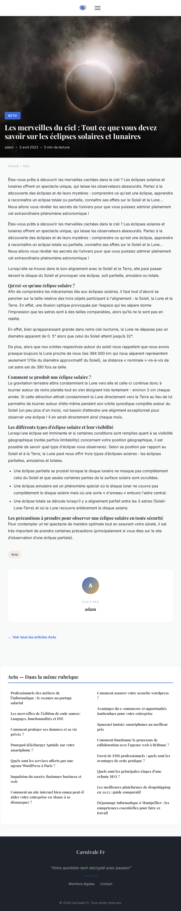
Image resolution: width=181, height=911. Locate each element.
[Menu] (97, 8)
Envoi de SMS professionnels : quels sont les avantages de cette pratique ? (133, 758)
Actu (12, 115)
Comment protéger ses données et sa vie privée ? (44, 732)
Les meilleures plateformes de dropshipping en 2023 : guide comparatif (133, 789)
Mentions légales (82, 884)
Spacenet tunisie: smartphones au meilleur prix (132, 727)
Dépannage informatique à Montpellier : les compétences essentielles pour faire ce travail (133, 807)
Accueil (13, 166)
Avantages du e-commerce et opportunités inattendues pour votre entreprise (132, 711)
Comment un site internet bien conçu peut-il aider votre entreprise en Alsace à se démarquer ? (47, 797)
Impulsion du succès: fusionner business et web (46, 779)
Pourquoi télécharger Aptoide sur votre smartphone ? (43, 747)
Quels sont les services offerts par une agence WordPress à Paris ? (42, 763)
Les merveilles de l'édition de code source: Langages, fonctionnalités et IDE (45, 716)
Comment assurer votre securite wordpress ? (133, 695)
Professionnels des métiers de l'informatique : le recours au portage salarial (41, 698)
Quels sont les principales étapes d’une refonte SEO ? (129, 774)
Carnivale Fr (90, 851)
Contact (106, 884)
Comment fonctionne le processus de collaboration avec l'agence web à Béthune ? (133, 742)
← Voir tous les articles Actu (32, 637)
